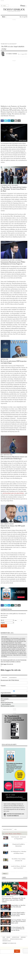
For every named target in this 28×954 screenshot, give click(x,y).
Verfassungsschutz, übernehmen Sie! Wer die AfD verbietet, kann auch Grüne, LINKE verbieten (13, 899)
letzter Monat (17, 833)
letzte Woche (8, 833)
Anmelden (4, 677)
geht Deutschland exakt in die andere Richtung (13, 493)
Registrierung (13, 677)
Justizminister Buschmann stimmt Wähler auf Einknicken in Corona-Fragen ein (13, 263)
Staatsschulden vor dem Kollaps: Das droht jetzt (18, 906)
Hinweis (5, 656)
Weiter (3, 625)
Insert (17, 951)
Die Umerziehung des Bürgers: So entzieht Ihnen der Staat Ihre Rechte (17, 928)
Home (4, 937)
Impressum (23, 937)
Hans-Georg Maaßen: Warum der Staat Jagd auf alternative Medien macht (18, 921)
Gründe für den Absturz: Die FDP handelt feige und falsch (13, 527)
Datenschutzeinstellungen (16, 939)
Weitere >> (5, 873)
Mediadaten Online (7, 940)
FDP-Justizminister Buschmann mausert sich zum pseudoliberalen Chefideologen (14, 458)
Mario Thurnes (13, 53)
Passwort (3, 685)
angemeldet (10, 660)
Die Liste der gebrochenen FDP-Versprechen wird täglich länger (13, 362)
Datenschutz (5, 939)
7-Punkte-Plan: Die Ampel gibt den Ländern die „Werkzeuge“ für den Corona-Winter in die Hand (13, 189)
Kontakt (8, 937)
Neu (16, 829)
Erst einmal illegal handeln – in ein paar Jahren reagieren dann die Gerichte (17, 914)
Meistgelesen (7, 829)
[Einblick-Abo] (14, 764)
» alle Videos (25, 877)
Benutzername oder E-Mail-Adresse (10, 680)
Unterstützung (15, 937)
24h (3, 833)
